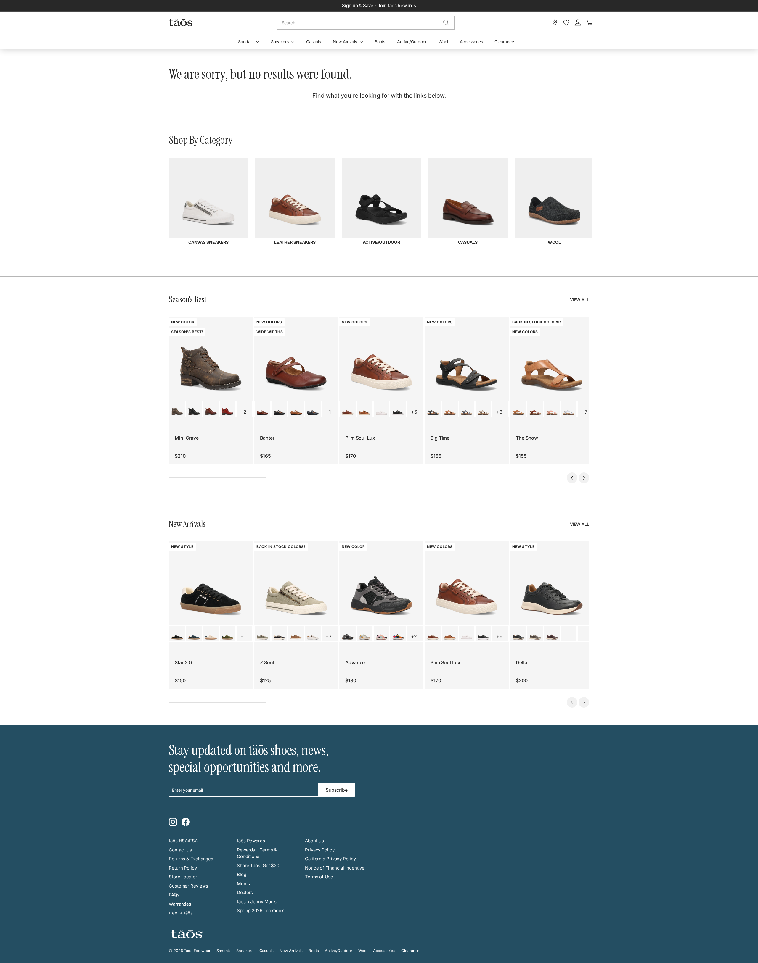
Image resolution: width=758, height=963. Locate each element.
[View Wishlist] (566, 23)
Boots (380, 41)
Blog (241, 874)
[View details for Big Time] (433, 409)
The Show (527, 438)
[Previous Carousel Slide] (572, 477)
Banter (267, 438)
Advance (355, 662)
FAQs (174, 895)
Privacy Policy (320, 850)
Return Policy (183, 868)
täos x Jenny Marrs (257, 901)
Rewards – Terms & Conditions (257, 853)
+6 (414, 412)
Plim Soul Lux (360, 438)
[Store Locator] (554, 22)
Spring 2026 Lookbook (260, 910)
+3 (499, 412)
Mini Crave (187, 438)
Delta (521, 662)
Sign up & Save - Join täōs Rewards (379, 5)
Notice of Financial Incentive (334, 868)
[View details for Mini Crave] (177, 409)
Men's (243, 883)
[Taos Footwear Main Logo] (180, 22)
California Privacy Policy (330, 859)
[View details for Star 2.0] (177, 633)
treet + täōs (181, 913)
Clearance (504, 41)
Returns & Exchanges (191, 859)
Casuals (313, 41)
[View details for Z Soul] (262, 633)
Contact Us (180, 850)
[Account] (577, 22)
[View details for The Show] (518, 409)
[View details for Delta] (518, 633)
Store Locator (183, 877)
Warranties (180, 904)
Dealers (245, 892)
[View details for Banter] (262, 409)
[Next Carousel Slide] (584, 477)
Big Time (440, 438)
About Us (314, 840)
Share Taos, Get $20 (258, 865)
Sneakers (280, 41)
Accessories (471, 41)
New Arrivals (345, 41)
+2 (243, 412)
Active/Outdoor (412, 41)
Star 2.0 (183, 662)
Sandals (246, 41)
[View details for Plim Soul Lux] (348, 409)
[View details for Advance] (348, 633)
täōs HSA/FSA (183, 840)
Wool (443, 41)
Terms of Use (319, 877)
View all (579, 299)
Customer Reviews (188, 886)
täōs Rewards (251, 840)
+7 (584, 412)
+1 (328, 412)
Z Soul (267, 662)
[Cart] (589, 22)
